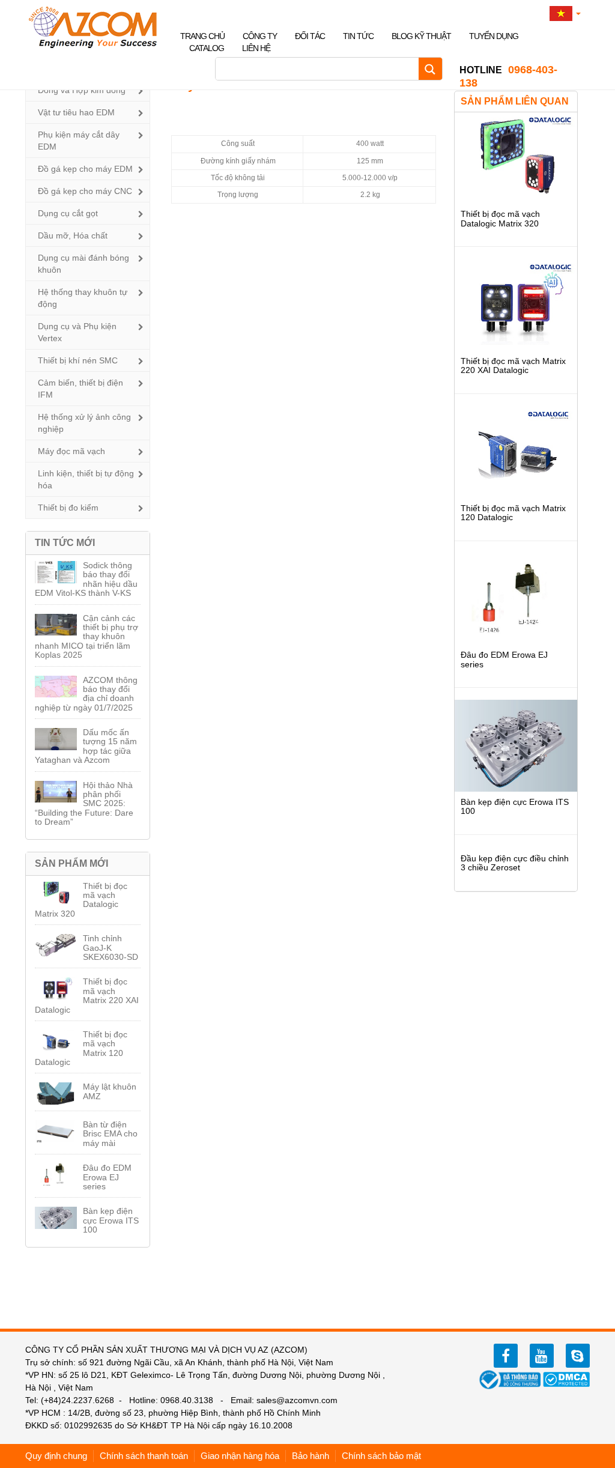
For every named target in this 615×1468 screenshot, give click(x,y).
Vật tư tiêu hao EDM (76, 112)
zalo (578, 1356)
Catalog (206, 48)
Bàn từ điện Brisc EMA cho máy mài (110, 1134)
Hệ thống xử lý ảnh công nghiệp (84, 423)
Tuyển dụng (493, 36)
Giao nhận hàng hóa (240, 1456)
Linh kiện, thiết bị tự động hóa (86, 479)
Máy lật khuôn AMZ (109, 1091)
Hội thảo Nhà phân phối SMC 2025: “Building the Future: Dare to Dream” (84, 803)
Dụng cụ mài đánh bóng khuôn (83, 263)
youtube (542, 1356)
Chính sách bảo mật (381, 1456)
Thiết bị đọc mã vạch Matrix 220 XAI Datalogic (87, 995)
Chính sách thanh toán (144, 1456)
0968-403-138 (508, 76)
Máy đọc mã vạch (71, 451)
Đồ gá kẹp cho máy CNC (85, 191)
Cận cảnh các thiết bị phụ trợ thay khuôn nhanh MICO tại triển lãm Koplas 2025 (86, 636)
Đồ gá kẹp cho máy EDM (85, 169)
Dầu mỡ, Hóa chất (73, 235)
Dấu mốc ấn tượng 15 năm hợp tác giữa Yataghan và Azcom (86, 746)
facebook (506, 1356)
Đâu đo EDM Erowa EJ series (107, 1177)
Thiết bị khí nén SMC (78, 360)
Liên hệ (256, 48)
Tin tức (358, 36)
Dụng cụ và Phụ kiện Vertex (77, 332)
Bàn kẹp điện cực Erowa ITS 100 (111, 1220)
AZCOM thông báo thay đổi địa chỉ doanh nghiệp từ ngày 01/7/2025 (86, 693)
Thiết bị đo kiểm (68, 507)
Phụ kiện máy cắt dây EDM (79, 140)
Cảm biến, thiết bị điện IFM (80, 388)
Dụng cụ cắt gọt (68, 213)
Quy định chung (56, 1456)
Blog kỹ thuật (421, 36)
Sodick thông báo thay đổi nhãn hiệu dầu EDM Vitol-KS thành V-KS (86, 579)
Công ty (260, 36)
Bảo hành (310, 1456)
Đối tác (310, 36)
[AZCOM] (100, 27)
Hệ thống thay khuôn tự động (82, 298)
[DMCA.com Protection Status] (566, 1378)
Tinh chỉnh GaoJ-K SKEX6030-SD (110, 947)
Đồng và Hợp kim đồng (82, 90)
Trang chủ (202, 36)
